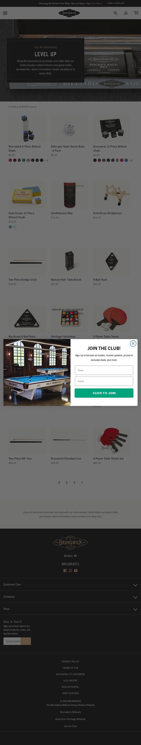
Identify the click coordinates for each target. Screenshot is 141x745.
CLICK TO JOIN (104, 393)
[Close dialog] (133, 343)
